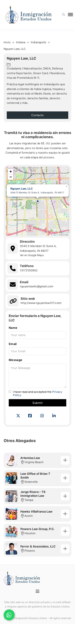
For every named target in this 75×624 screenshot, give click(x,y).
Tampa (28, 500)
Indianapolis (38, 42)
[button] (37, 201)
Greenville (31, 481)
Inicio (7, 42)
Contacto (37, 115)
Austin (28, 515)
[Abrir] (70, 14)
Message (15, 360)
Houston (29, 533)
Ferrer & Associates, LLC (38, 546)
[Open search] (63, 14)
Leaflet (54, 235)
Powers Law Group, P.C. (37, 529)
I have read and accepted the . (37, 393)
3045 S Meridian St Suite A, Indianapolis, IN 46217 (38, 248)
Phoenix (29, 550)
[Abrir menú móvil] (37, 591)
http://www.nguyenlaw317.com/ (41, 303)
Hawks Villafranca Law (36, 511)
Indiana (20, 42)
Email (13, 344)
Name (13, 328)
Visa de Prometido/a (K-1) (23, 77)
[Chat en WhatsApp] (9, 614)
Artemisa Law (30, 458)
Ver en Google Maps (32, 255)
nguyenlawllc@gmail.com (36, 286)
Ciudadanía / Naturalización (24, 68)
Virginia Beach (34, 462)
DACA (47, 68)
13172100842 (29, 270)
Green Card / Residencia (49, 73)
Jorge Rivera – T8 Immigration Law (33, 493)
